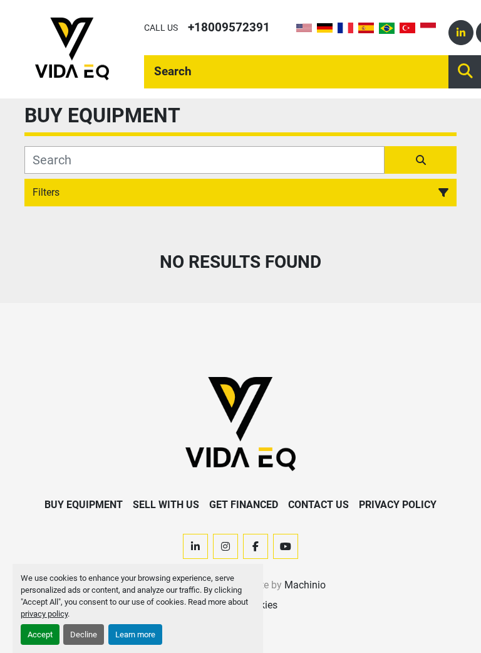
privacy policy (44, 613)
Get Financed (243, 505)
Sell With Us (166, 505)
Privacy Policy (398, 505)
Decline (83, 634)
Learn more (135, 634)
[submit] (421, 160)
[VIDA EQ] (240, 423)
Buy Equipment (83, 505)
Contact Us (318, 505)
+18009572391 (229, 27)
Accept (40, 634)
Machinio (305, 585)
